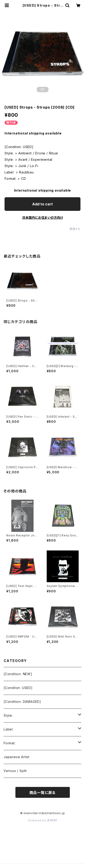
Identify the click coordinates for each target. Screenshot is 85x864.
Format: (10, 743)
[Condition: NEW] (18, 674)
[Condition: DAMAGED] (22, 701)
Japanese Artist (16, 757)
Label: (9, 729)
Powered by (37, 820)
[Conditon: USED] (18, 688)
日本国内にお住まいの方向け (42, 217)
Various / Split (15, 771)
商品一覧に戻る (42, 792)
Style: (8, 715)
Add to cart (42, 204)
